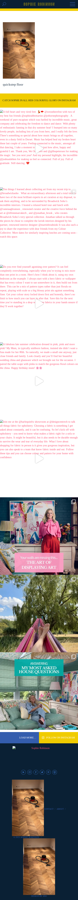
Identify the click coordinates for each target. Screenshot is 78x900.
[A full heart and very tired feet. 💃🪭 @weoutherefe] (39, 148)
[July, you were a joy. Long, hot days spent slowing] (39, 613)
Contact (49, 809)
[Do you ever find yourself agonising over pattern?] (39, 303)
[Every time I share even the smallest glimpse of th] (39, 691)
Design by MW (39, 896)
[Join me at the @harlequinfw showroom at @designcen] (39, 458)
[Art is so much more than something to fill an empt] (39, 536)
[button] (72, 4)
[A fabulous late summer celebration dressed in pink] (39, 381)
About (60, 809)
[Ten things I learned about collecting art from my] (39, 226)
